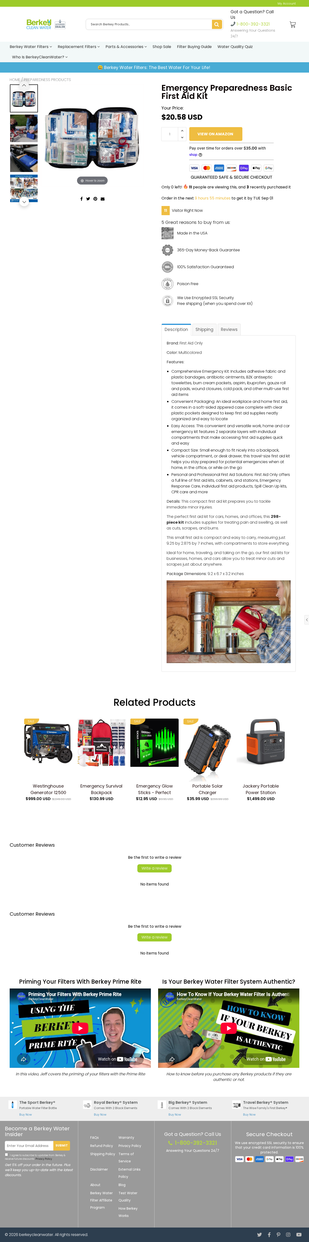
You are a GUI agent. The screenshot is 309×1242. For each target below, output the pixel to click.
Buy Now (25, 1114)
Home (15, 79)
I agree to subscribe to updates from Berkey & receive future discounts (35, 1157)
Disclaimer (99, 1169)
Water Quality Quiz (235, 46)
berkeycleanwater (36, 1234)
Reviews (229, 329)
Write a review (154, 868)
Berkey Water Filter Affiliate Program (101, 1200)
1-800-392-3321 (252, 24)
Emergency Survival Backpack (101, 789)
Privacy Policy (43, 1159)
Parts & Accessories (124, 46)
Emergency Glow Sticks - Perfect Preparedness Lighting (154, 789)
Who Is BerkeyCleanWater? (38, 57)
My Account (287, 3)
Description (176, 329)
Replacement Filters (77, 46)
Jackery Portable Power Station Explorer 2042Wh (261, 789)
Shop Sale (162, 46)
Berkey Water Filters (29, 46)
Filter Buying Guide (194, 46)
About (95, 1184)
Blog (122, 1184)
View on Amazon (215, 134)
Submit (62, 1145)
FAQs (94, 1137)
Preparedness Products (47, 79)
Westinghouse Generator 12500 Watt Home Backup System (48, 789)
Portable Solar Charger (207, 789)
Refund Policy (101, 1145)
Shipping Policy (102, 1154)
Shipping (204, 329)
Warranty (126, 1137)
